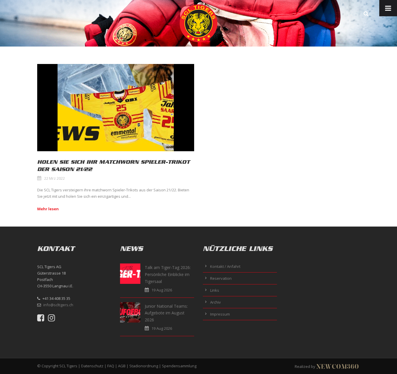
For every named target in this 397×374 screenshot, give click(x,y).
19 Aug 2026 (161, 290)
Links (214, 290)
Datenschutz (92, 365)
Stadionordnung (143, 365)
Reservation (221, 278)
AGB (122, 365)
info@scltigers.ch (58, 304)
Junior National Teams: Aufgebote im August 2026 (166, 313)
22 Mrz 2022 (54, 178)
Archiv (215, 302)
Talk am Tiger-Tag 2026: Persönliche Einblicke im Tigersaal (168, 274)
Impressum (220, 314)
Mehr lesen (48, 208)
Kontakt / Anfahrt (225, 266)
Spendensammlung (179, 365)
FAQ (110, 365)
